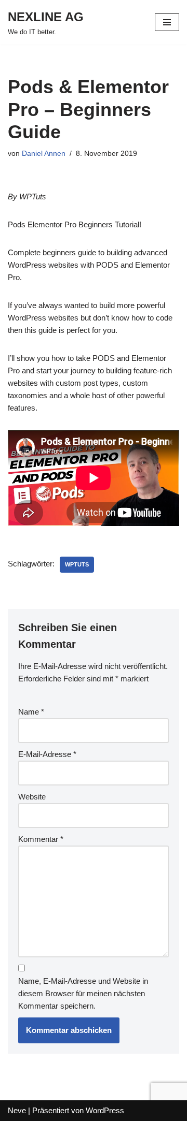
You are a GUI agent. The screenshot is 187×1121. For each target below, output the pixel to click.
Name (31, 711)
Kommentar (40, 839)
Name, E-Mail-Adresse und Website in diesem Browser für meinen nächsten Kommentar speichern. (83, 993)
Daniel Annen (43, 153)
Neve (17, 1110)
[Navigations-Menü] (167, 22)
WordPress (105, 1110)
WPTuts (77, 564)
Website (32, 796)
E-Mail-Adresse (47, 754)
